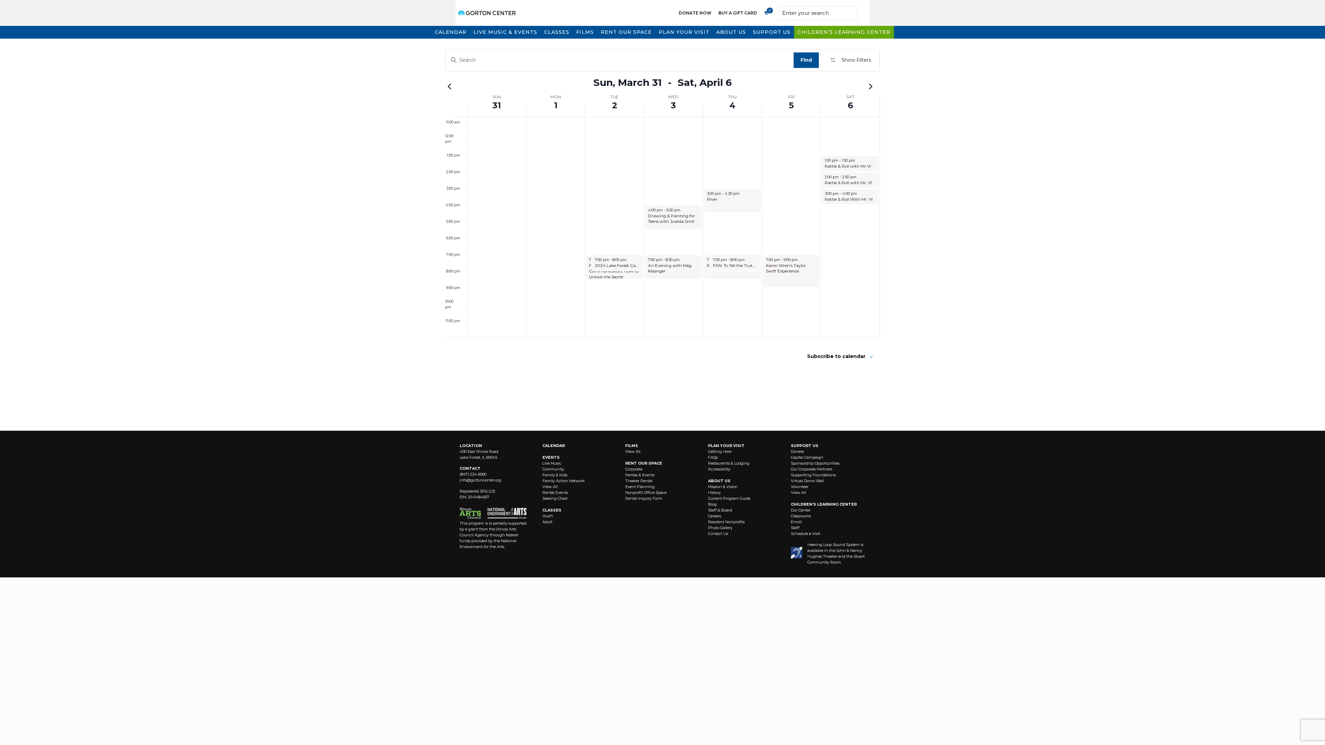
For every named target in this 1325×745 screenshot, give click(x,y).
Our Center (801, 510)
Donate (797, 451)
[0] (766, 13)
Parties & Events (640, 475)
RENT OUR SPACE (643, 463)
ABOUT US (719, 480)
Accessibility (719, 469)
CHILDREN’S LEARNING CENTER (824, 504)
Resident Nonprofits (726, 521)
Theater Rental (638, 480)
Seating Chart (555, 498)
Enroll (796, 521)
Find (806, 60)
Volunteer (799, 486)
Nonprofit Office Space (646, 492)
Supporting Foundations (813, 475)
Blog (712, 504)
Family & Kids (554, 475)
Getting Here (720, 451)
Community (553, 469)
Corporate (633, 469)
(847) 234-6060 (473, 474)
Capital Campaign (807, 457)
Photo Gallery (720, 527)
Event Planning (640, 486)
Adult (547, 521)
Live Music (551, 463)
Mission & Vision (723, 486)
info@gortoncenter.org (480, 480)
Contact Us (718, 533)
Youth (547, 516)
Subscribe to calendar (836, 356)
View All (550, 486)
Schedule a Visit (805, 533)
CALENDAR (553, 445)
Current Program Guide (729, 498)
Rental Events (555, 492)
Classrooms (801, 516)
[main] (662, 234)
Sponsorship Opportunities (815, 463)
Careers (714, 516)
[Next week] (870, 86)
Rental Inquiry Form (643, 498)
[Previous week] (449, 86)
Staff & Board (720, 510)
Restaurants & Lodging (728, 463)
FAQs (713, 457)
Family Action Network (563, 480)
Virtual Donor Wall (807, 480)
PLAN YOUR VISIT (726, 445)
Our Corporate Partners (811, 469)
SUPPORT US (804, 445)
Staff (795, 527)
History (714, 492)
